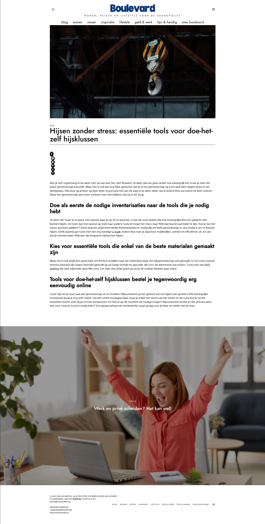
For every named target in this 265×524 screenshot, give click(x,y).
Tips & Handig (167, 22)
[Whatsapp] (53, 169)
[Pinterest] (53, 166)
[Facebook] (52, 154)
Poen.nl (77, 499)
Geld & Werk (143, 22)
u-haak (116, 231)
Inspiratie (107, 22)
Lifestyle (124, 22)
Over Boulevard (193, 22)
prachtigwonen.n (59, 513)
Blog (64, 22)
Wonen (77, 22)
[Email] (213, 9)
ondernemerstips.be (61, 510)
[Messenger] (53, 158)
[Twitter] (53, 162)
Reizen (91, 22)
